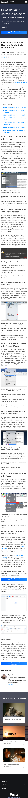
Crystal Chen (5, 52)
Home (3, 54)
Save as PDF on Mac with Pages (14, 127)
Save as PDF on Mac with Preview (15, 107)
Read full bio (10, 684)
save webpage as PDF (20, 82)
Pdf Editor (13, 1)
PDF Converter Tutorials (12, 54)
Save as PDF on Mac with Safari (14, 115)
